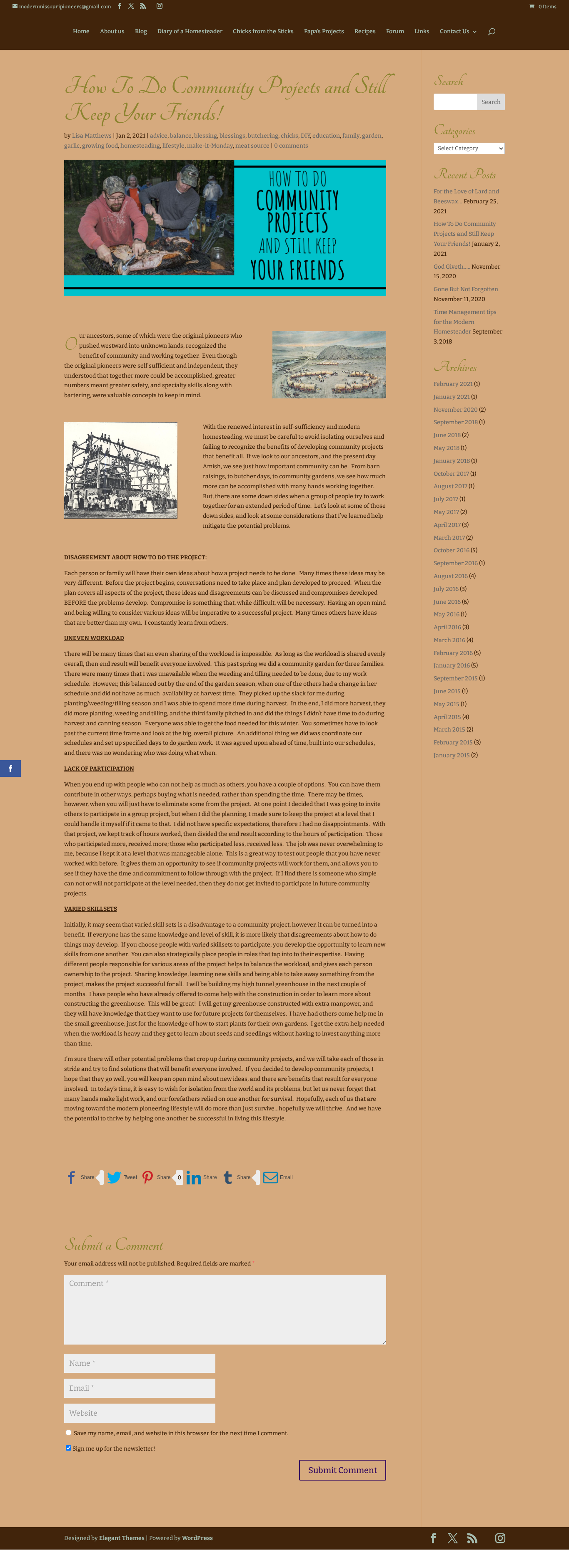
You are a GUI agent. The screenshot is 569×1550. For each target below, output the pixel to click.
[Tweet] (122, 1177)
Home (81, 32)
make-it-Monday (210, 145)
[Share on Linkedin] (202, 1177)
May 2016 (446, 614)
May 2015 (446, 704)
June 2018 (447, 435)
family (350, 135)
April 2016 (447, 627)
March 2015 (449, 729)
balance (181, 135)
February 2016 (453, 653)
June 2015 (447, 691)
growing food (100, 145)
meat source (252, 145)
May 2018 (446, 448)
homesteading (140, 145)
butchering (263, 135)
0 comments (291, 145)
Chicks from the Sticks (263, 32)
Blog (141, 32)
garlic (72, 145)
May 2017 (446, 512)
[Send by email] (278, 1177)
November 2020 (456, 409)
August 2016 (451, 576)
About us (112, 32)
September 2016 (456, 563)
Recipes (365, 32)
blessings (232, 135)
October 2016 (451, 550)
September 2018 (456, 422)
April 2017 (447, 525)
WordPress (197, 1538)
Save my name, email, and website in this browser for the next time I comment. (181, 1433)
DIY (305, 135)
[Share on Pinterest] (155, 1177)
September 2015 (456, 678)
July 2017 (446, 499)
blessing (205, 135)
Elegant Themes (122, 1538)
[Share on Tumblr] (235, 1177)
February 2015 (453, 742)
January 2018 (452, 461)
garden (372, 135)
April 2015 (447, 717)
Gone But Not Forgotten (466, 289)
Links (421, 32)
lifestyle (173, 145)
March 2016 (449, 640)
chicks (289, 135)
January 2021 (452, 396)
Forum (395, 32)
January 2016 (452, 665)
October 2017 (451, 473)
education (326, 135)
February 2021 (453, 384)
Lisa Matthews (92, 135)
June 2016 (447, 602)
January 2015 (452, 755)
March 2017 (449, 537)
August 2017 (450, 486)
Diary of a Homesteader (189, 32)
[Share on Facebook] (79, 1177)
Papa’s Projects (324, 32)
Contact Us (454, 32)
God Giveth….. (452, 266)
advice (158, 135)
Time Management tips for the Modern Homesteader (465, 322)
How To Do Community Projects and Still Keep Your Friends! (465, 233)
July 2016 (446, 589)
